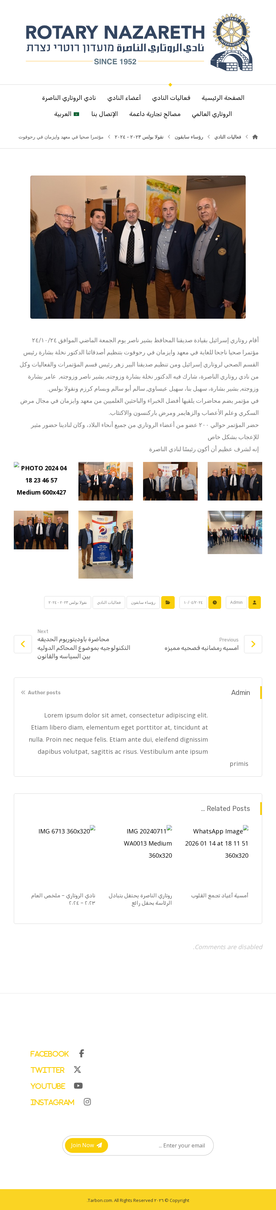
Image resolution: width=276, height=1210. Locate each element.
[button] (145, 1052)
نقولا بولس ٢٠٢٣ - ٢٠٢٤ (67, 602)
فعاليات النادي (109, 602)
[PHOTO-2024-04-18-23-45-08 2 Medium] (235, 532)
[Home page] (255, 136)
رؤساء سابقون (143, 602)
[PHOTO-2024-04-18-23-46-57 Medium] (41, 481)
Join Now (82, 1145)
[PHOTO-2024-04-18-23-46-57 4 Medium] (235, 481)
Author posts (44, 693)
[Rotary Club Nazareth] (138, 42)
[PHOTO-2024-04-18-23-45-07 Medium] (105, 545)
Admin (236, 602)
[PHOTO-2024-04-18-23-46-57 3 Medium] (170, 481)
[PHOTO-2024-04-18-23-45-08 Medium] (170, 545)
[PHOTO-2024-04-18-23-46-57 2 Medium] (105, 481)
